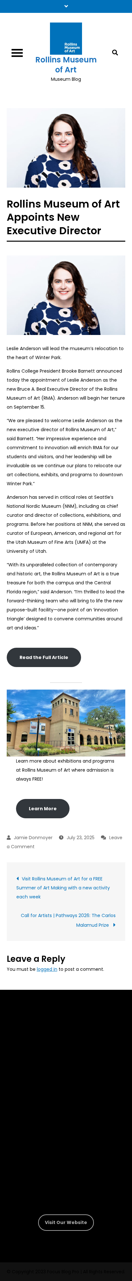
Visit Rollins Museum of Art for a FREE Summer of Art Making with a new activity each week (63, 888)
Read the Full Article (44, 657)
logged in (47, 969)
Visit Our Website (66, 1222)
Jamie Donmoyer (33, 837)
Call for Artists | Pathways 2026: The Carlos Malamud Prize (68, 920)
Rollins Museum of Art (66, 64)
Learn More (43, 808)
